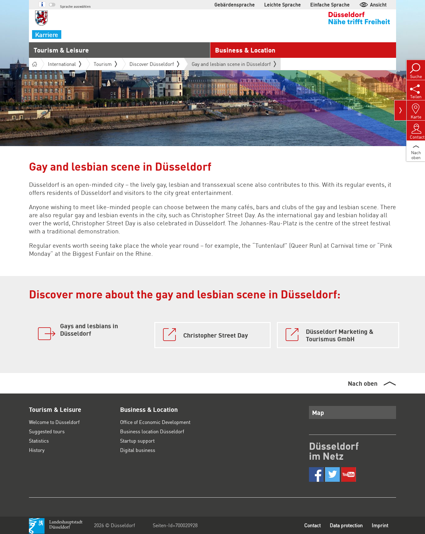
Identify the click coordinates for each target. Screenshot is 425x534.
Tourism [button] (103, 64)
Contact (312, 525)
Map (318, 412)
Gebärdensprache (234, 4)
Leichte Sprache (282, 4)
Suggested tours (47, 431)
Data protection (346, 525)
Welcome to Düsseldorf (54, 422)
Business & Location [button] (245, 50)
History (36, 450)
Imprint (380, 525)
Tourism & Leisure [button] (61, 50)
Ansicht (378, 4)
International (62, 64)
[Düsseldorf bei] (316, 474)
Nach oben (362, 383)
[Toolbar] (400, 110)
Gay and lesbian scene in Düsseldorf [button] (231, 65)
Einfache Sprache (330, 4)
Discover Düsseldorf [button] (151, 64)
